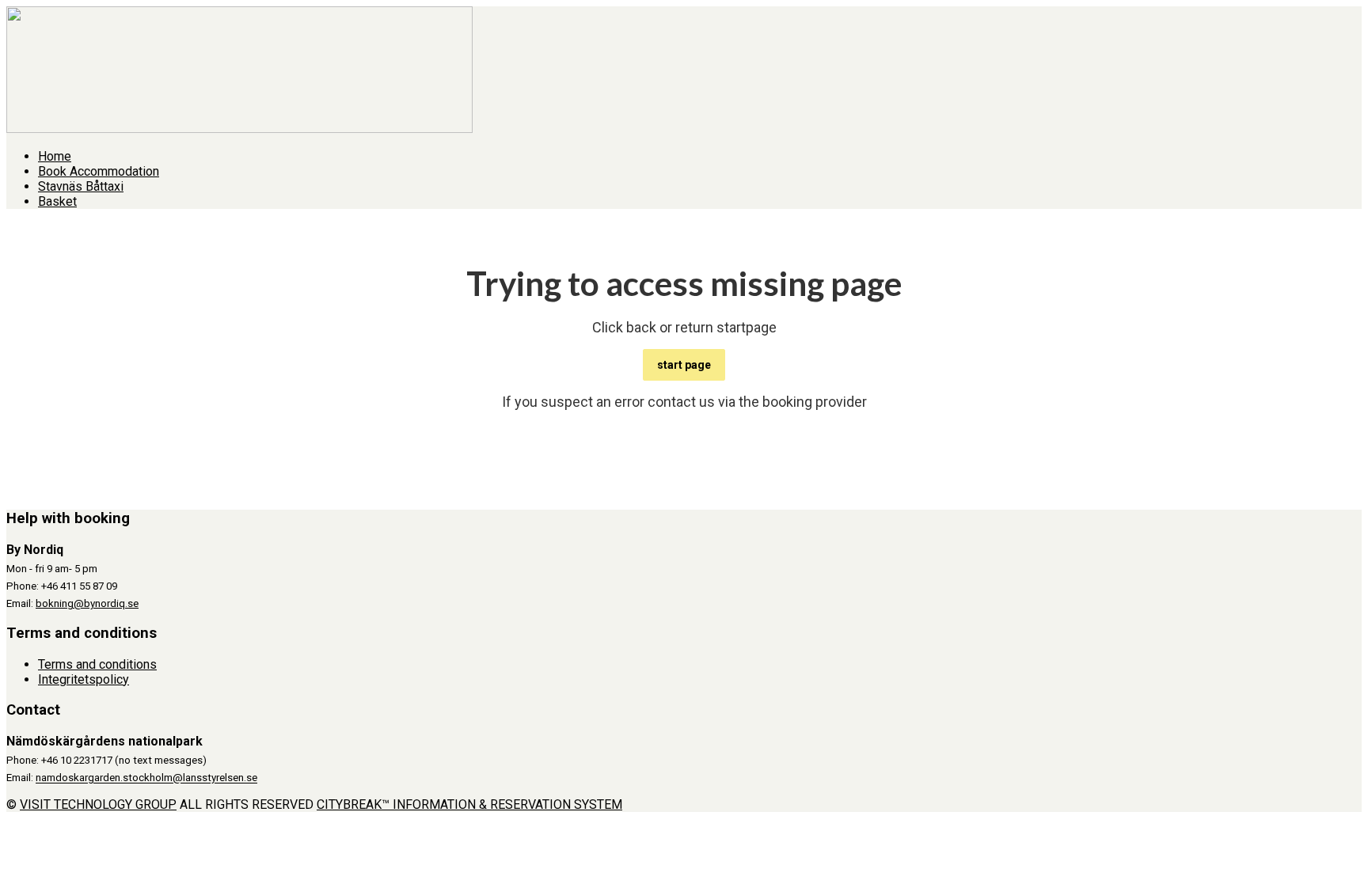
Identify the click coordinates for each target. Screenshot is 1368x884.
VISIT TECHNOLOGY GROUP (98, 804)
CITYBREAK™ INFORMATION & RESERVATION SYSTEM (469, 804)
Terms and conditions (97, 664)
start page (684, 365)
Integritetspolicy (83, 679)
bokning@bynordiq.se (87, 603)
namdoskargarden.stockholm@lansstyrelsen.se (146, 778)
